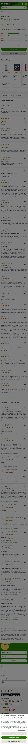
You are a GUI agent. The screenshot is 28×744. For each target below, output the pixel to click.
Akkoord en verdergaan (14, 737)
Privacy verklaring (21, 729)
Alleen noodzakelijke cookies (14, 741)
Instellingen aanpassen (14, 733)
